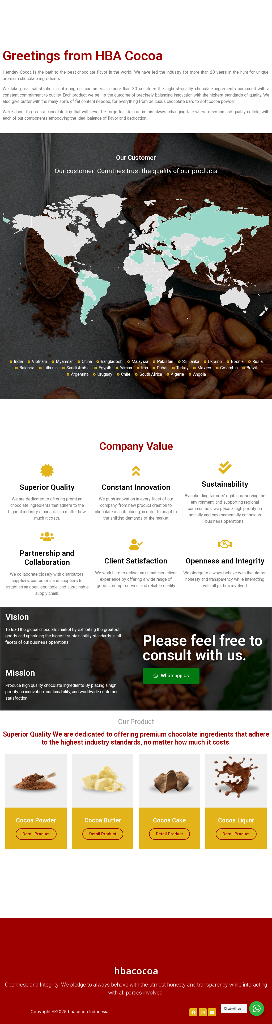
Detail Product (36, 833)
